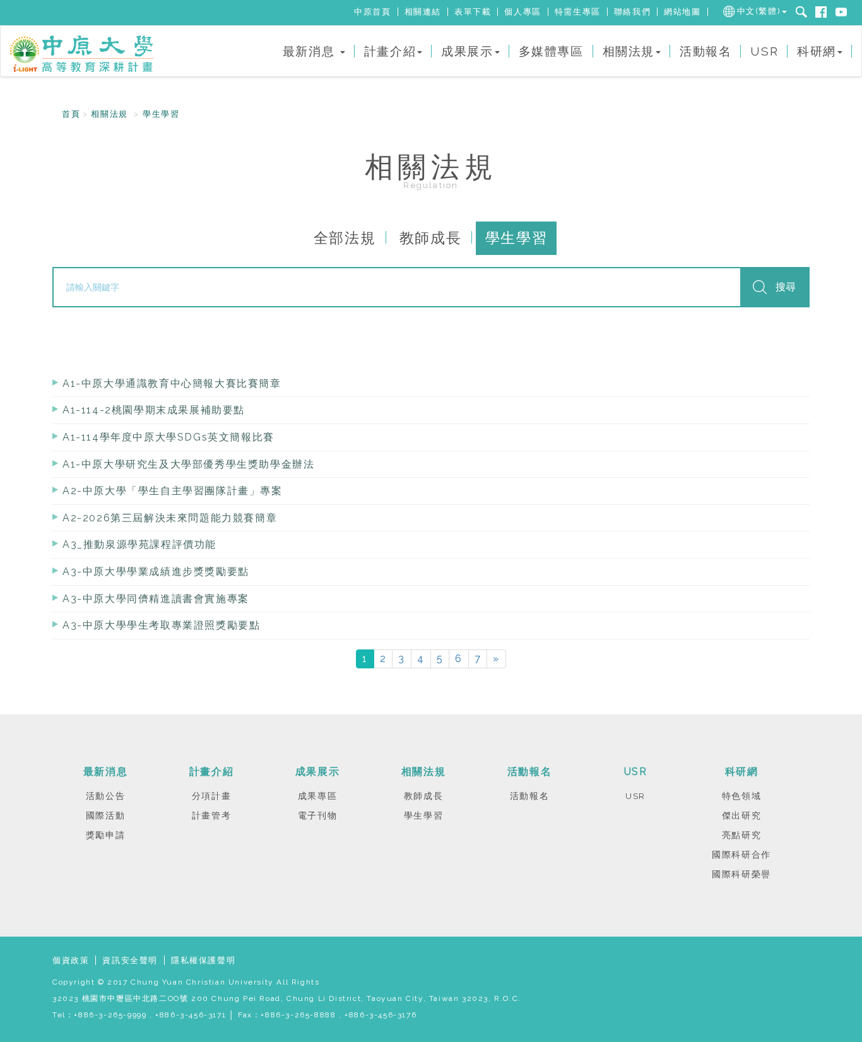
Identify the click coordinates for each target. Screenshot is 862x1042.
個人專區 (522, 12)
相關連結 (422, 12)
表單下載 (472, 12)
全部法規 (344, 237)
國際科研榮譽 (741, 874)
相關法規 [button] (628, 51)
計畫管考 (211, 815)
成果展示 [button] (467, 51)
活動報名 (705, 51)
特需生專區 (578, 12)
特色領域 (741, 796)
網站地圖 (682, 12)
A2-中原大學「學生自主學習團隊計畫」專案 (172, 491)
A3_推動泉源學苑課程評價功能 (139, 544)
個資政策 (70, 960)
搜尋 (786, 287)
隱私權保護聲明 (203, 960)
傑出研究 (741, 815)
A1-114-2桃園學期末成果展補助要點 (153, 410)
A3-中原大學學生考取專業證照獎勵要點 (161, 625)
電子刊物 (317, 815)
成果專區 (317, 796)
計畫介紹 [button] (390, 51)
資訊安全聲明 (130, 960)
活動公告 (105, 796)
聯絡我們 (632, 12)
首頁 (71, 114)
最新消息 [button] (311, 51)
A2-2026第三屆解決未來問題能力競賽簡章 (169, 518)
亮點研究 (741, 835)
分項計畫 (211, 796)
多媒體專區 (551, 51)
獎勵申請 (105, 835)
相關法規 (109, 114)
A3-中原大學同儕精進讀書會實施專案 (155, 599)
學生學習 (161, 114)
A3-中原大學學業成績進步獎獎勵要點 (155, 571)
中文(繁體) (759, 11)
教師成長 (430, 237)
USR (764, 51)
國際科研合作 (741, 855)
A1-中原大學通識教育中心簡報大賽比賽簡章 (171, 383)
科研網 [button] (816, 51)
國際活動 (105, 815)
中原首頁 (372, 12)
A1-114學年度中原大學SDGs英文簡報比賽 (168, 437)
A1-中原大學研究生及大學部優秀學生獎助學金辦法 (188, 464)
